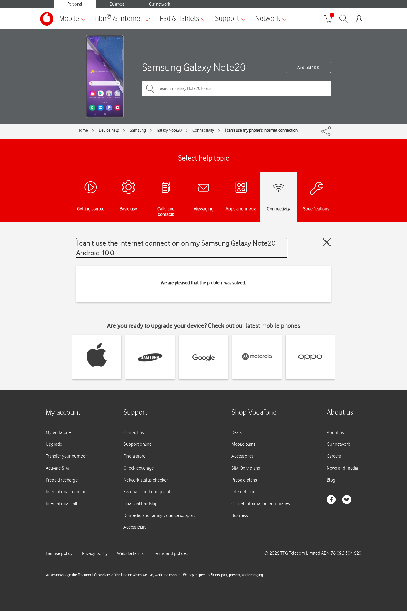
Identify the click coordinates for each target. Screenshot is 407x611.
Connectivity (203, 130)
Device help (109, 130)
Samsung (138, 130)
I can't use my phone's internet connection (261, 130)
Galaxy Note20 (169, 130)
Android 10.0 (308, 67)
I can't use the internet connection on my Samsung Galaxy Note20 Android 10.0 (175, 248)
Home (82, 130)
